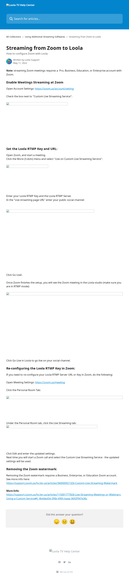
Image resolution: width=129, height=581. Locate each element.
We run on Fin (66, 571)
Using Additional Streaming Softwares (45, 36)
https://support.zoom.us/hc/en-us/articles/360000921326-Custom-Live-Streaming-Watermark (61, 483)
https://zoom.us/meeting (50, 382)
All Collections (13, 36)
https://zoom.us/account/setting (54, 88)
